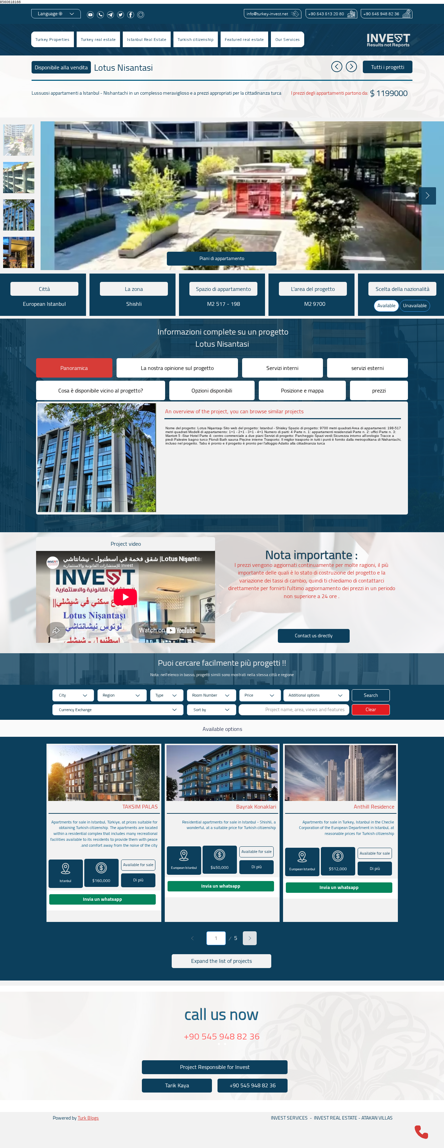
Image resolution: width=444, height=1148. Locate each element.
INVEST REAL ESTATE (335, 1117)
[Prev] (192, 938)
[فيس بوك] (130, 14)
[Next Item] (427, 196)
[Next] (250, 938)
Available (386, 305)
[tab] (74, 368)
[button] (98, 39)
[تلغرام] (110, 14)
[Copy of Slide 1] (225, 1044)
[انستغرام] (140, 14)
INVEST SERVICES (289, 1117)
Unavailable (415, 305)
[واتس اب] (100, 14)
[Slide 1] (219, 1044)
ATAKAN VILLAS (377, 1117)
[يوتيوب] (90, 14)
